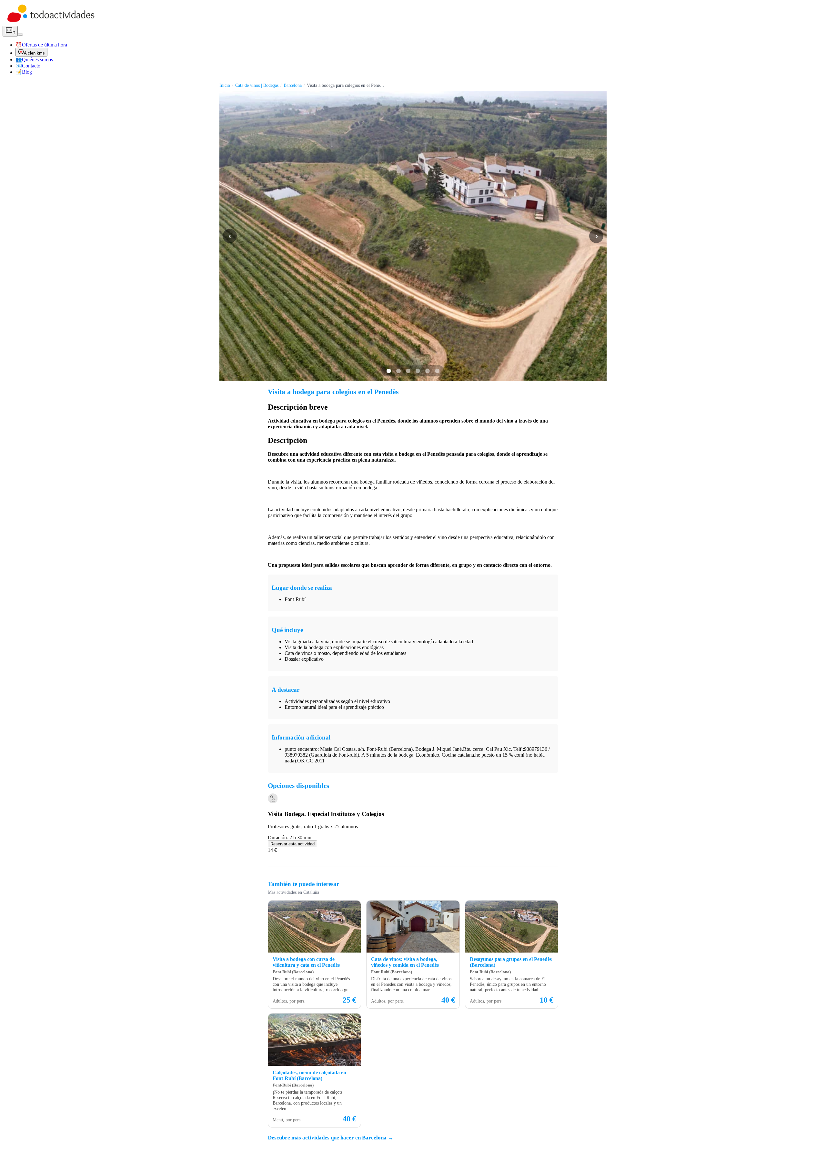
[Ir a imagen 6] (437, 371)
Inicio (224, 85)
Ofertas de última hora (41, 44)
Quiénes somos (34, 59)
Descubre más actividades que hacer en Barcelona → (330, 1138)
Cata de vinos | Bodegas (256, 85)
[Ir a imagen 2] (398, 371)
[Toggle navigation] (20, 35)
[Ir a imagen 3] (408, 371)
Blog (23, 72)
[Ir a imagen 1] (389, 371)
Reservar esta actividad (292, 844)
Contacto (27, 65)
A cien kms (34, 53)
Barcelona (293, 85)
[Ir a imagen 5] (427, 371)
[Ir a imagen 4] (418, 371)
